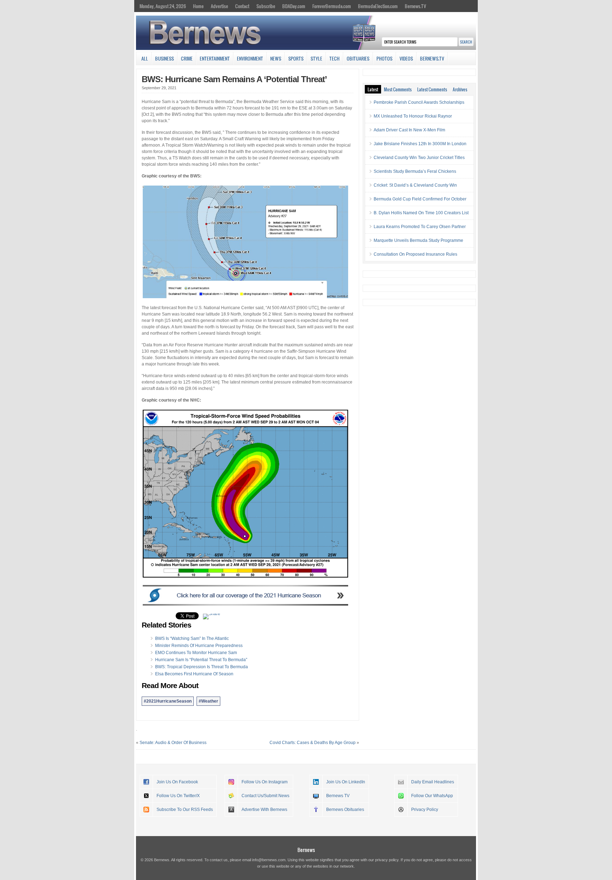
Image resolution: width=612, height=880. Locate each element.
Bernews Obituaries (345, 809)
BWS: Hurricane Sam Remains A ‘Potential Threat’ (234, 79)
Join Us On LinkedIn (345, 781)
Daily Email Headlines (432, 781)
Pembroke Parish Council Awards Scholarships (419, 102)
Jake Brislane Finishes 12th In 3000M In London (420, 143)
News (275, 58)
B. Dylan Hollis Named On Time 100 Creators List (421, 212)
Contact (242, 6)
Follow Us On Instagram (265, 781)
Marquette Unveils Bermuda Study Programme (418, 240)
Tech (334, 58)
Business (164, 58)
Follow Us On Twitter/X (178, 795)
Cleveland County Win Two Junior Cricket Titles (419, 157)
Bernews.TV (415, 6)
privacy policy (386, 860)
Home (198, 6)
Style (316, 58)
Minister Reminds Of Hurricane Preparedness (199, 645)
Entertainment (215, 58)
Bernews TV (338, 795)
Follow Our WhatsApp (432, 795)
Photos (384, 58)
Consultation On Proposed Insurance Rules (415, 254)
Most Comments (398, 89)
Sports (296, 58)
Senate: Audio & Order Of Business (173, 742)
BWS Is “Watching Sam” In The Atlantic (192, 638)
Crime (187, 58)
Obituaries (358, 58)
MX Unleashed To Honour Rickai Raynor (413, 116)
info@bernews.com (268, 860)
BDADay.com (293, 6)
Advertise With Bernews (264, 809)
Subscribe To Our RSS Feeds (185, 809)
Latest (373, 89)
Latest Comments (432, 89)
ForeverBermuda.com (331, 6)
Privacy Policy (424, 809)
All (144, 58)
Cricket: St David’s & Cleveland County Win (415, 185)
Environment (250, 58)
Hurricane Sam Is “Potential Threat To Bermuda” (201, 659)
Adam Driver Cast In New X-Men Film (409, 129)
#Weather (208, 701)
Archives (460, 89)
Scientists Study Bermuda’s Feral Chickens (415, 171)
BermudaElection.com (378, 6)
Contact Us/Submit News (265, 795)
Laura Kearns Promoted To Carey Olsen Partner (420, 226)
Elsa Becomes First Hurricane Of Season (194, 673)
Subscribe (265, 6)
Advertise (219, 6)
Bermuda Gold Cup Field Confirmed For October (420, 199)
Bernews (306, 849)
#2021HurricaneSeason (168, 701)
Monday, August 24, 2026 (163, 6)
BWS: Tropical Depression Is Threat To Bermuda (201, 666)
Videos (406, 58)
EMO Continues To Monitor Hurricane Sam (196, 652)
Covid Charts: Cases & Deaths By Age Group (313, 742)
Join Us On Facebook (177, 781)
